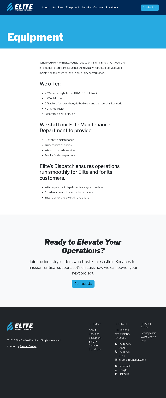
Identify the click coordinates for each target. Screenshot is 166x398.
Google (123, 370)
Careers (98, 7)
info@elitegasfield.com (132, 359)
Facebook (125, 366)
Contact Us (150, 7)
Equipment (72, 7)
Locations (112, 7)
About (46, 7)
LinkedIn (124, 374)
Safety (86, 7)
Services (57, 7)
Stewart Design (28, 346)
